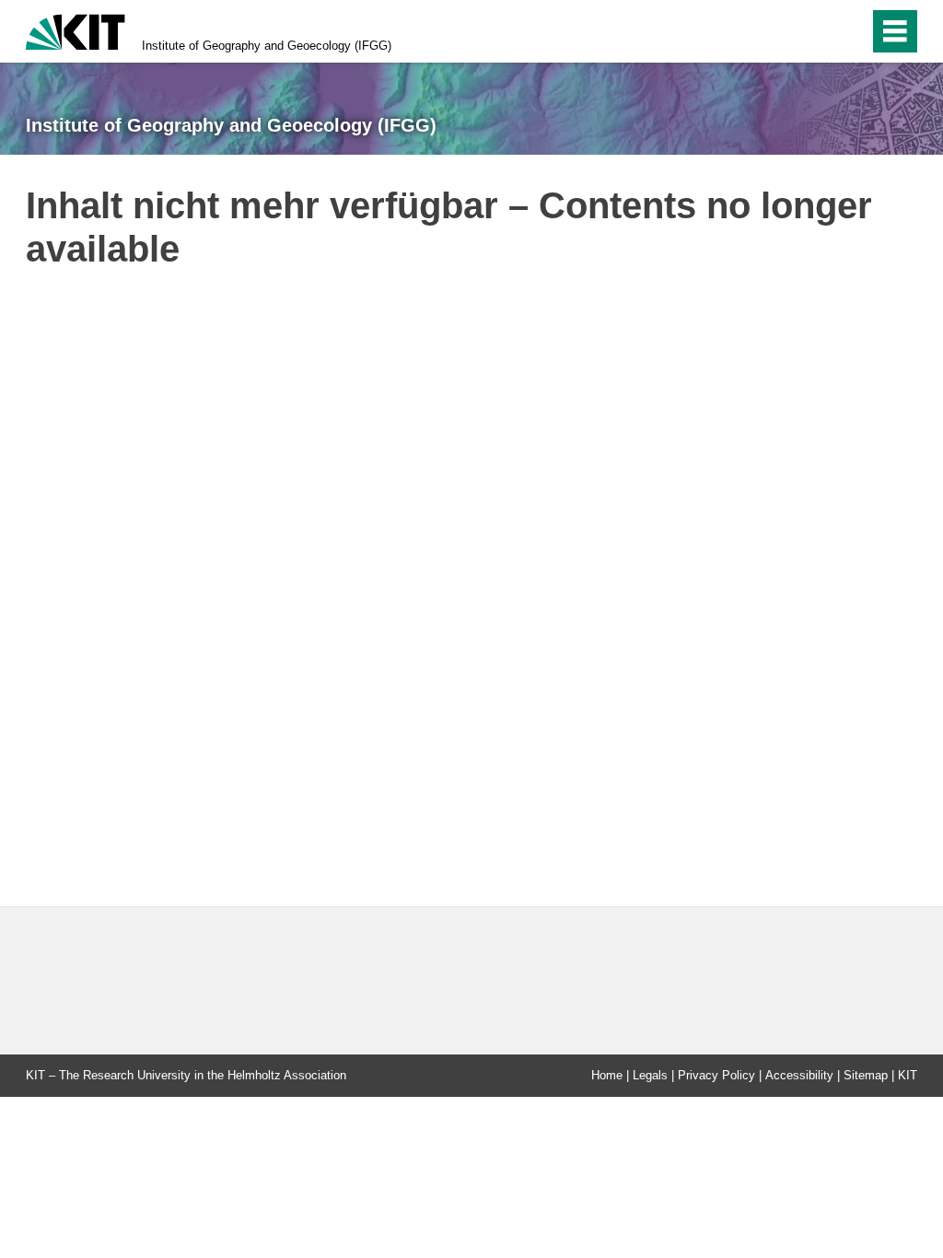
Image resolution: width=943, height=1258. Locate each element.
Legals (650, 1075)
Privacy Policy (716, 1075)
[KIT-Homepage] (75, 30)
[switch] (815, 31)
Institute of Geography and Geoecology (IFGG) (266, 45)
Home (607, 1075)
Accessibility (799, 1075)
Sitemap (866, 1075)
